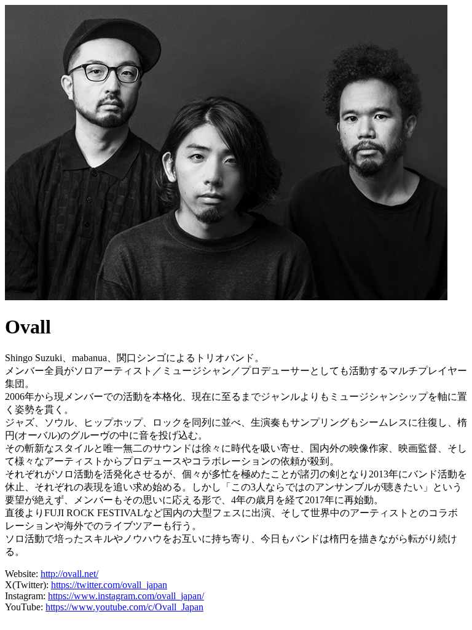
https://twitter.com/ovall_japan (109, 585)
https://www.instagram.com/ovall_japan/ (126, 596)
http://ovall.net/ (69, 573)
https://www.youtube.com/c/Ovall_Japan (124, 607)
